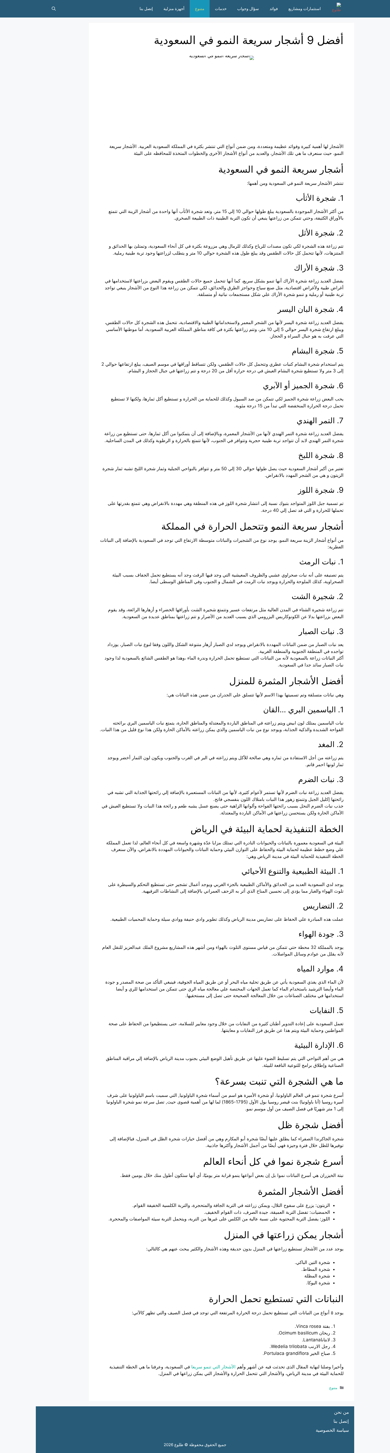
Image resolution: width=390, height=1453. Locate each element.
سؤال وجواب (248, 8)
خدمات (221, 8)
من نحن (341, 1412)
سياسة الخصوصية (332, 1430)
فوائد (274, 8)
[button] (53, 9)
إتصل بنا (146, 8)
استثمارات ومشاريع (304, 8)
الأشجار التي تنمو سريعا (213, 1366)
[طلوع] (335, 9)
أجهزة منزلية (173, 8)
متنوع (199, 8)
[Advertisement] (221, 106)
